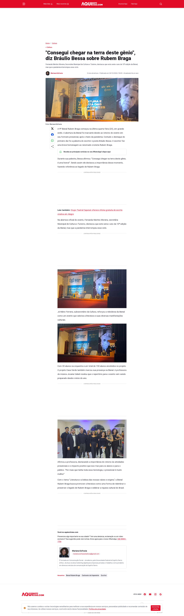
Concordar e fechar (156, 608)
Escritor (104, 575)
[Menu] (24, 4)
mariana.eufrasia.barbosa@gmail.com (86, 554)
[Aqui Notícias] (92, 4)
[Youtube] (150, 594)
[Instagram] (155, 594)
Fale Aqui (134, 4)
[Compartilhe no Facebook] (52, 134)
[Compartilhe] (52, 146)
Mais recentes (62, 4)
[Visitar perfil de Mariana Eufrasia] (64, 552)
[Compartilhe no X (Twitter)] (52, 128)
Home (48, 43)
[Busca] (160, 4)
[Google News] (160, 594)
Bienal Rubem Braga (73, 575)
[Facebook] (145, 594)
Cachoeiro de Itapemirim (90, 575)
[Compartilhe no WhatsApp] (52, 140)
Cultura (54, 43)
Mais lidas (47, 4)
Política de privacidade (97, 609)
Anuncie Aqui (122, 4)
